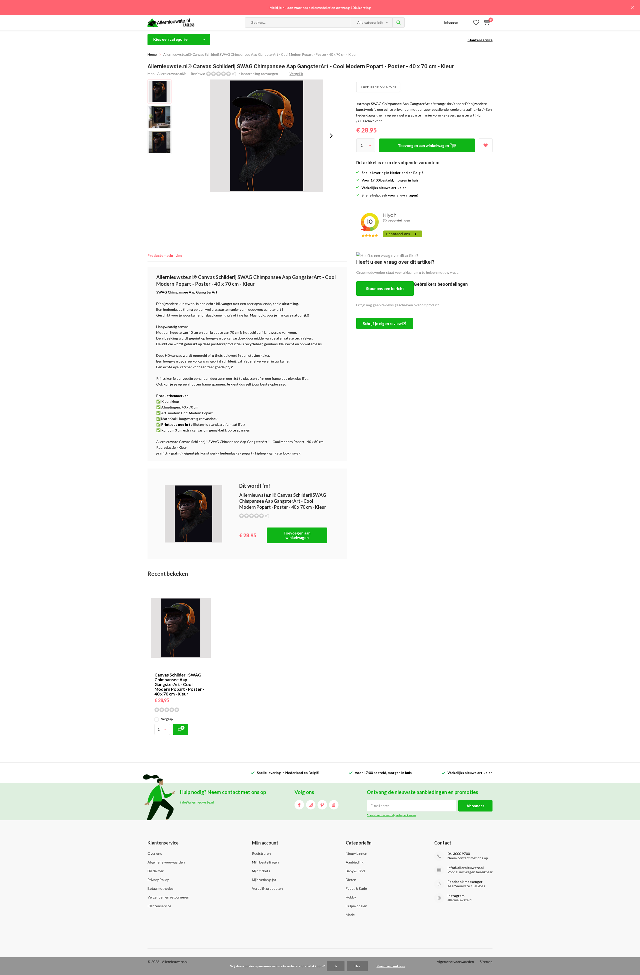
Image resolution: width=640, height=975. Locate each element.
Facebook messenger (465, 882)
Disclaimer (156, 871)
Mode (350, 914)
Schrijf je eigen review (382, 323)
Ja (335, 966)
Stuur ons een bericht (385, 288)
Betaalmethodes (161, 888)
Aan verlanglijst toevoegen (485, 145)
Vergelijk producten (267, 888)
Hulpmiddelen (356, 906)
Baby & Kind (355, 871)
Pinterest (322, 805)
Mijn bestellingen (265, 862)
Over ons (155, 853)
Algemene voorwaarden (166, 862)
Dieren (351, 880)
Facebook (299, 805)
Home (152, 54)
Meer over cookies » (390, 966)
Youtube (333, 805)
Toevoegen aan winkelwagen (297, 535)
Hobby (351, 897)
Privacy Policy (158, 880)
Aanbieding (355, 862)
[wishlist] (476, 22)
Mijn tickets (261, 871)
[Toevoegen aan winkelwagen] (180, 729)
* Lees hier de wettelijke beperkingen (391, 815)
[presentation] (331, 136)
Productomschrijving (165, 255)
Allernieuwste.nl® (171, 74)
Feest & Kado (356, 888)
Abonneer (475, 806)
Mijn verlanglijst (264, 880)
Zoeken (399, 23)
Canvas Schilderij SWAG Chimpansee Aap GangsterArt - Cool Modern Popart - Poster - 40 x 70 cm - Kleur (179, 684)
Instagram (311, 805)
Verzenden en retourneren (168, 897)
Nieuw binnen (356, 853)
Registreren (261, 853)
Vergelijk (167, 719)
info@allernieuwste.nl (466, 868)
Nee (357, 966)
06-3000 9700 (459, 854)
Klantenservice (480, 40)
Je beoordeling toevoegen (257, 74)
